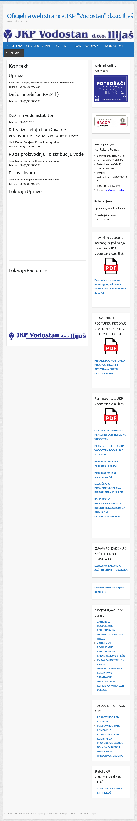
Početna (13, 46)
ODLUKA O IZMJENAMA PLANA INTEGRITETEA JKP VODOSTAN (110, 434)
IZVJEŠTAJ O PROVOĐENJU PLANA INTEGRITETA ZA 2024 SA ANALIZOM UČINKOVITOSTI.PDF (109, 508)
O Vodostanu (39, 46)
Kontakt (13, 53)
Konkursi (114, 46)
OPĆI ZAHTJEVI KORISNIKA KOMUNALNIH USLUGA (111, 685)
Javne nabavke (87, 46)
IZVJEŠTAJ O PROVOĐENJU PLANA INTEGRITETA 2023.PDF (108, 488)
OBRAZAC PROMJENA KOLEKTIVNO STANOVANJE (109, 673)
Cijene (62, 46)
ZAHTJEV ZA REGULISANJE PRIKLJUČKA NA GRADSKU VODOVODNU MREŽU (110, 630)
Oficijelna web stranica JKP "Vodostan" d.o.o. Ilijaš (70, 15)
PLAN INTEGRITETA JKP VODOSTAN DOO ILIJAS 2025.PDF (109, 450)
